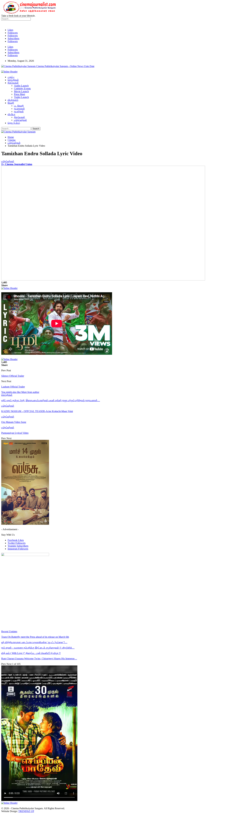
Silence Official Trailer (12, 375)
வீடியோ (11, 114)
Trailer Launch (21, 97)
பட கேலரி (19, 105)
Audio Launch (21, 85)
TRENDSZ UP (26, 811)
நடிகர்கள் (19, 111)
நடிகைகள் (19, 108)
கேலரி (11, 103)
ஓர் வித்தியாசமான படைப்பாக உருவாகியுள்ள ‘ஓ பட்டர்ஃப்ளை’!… (34, 642)
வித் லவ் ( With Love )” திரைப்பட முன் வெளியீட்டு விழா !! (31, 653)
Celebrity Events (22, 88)
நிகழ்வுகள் (13, 82)
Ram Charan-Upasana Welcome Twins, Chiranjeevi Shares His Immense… (39, 658)
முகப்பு (11, 77)
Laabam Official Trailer (13, 386)
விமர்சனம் (13, 100)
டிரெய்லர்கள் (20, 120)
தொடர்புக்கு (14, 123)
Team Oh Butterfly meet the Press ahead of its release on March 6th (35, 637)
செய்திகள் (13, 80)
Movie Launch (21, 91)
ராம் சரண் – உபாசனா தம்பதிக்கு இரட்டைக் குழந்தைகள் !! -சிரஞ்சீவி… (37, 647)
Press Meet (19, 94)
